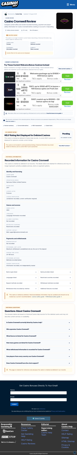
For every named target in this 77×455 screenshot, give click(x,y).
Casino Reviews (28, 443)
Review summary (9, 125)
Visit (67, 76)
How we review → (10, 121)
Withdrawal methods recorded (49, 283)
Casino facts (49, 125)
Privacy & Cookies (66, 446)
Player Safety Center (27, 429)
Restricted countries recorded (49, 277)
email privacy (42, 408)
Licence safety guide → (39, 296)
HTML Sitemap (68, 441)
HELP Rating (26, 440)
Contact (65, 430)
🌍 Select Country (38, 418)
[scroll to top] (74, 452)
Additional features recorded (49, 288)
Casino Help (18, 14)
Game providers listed (47, 272)
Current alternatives (23, 125)
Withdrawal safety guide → (54, 296)
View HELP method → (64, 145)
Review (67, 79)
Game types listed (11, 272)
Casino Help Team (46, 433)
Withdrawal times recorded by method (17, 288)
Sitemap (65, 438)
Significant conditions (23, 81)
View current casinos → (65, 68)
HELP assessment (37, 125)
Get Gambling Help (27, 435)
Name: (12, 390)
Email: (12, 397)
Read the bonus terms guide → (55, 113)
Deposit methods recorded (14, 283)
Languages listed (11, 277)
